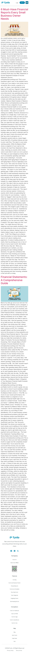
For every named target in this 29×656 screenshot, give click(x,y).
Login (17, 2)
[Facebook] (11, 551)
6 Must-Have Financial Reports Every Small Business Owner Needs (14, 14)
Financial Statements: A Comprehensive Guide (14, 280)
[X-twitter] (18, 551)
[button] (27, 2)
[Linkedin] (14, 551)
